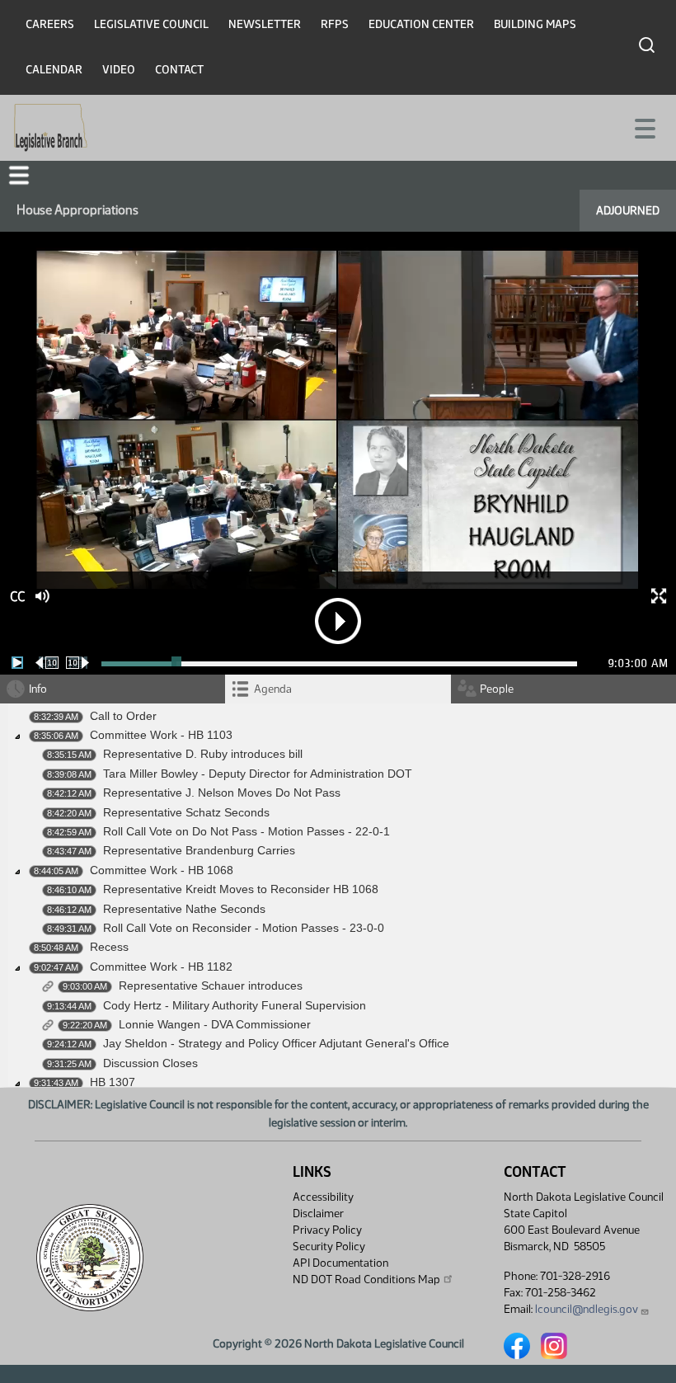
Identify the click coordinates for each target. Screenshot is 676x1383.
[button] (19, 175)
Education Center (421, 24)
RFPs (335, 24)
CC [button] (17, 596)
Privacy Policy (327, 1230)
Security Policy (329, 1247)
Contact (179, 70)
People (497, 689)
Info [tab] (38, 689)
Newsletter (264, 24)
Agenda (273, 689)
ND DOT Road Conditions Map (366, 1279)
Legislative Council (151, 24)
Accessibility (323, 1197)
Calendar (54, 70)
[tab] (337, 689)
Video (118, 70)
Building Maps (535, 24)
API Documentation (340, 1263)
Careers (50, 24)
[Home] (50, 128)
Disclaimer (318, 1214)
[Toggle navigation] (643, 127)
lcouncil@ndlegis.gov (586, 1309)
